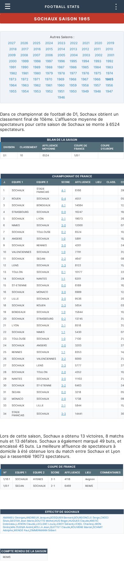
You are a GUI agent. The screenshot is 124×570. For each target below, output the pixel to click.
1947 (109, 91)
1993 (97, 61)
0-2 (63, 232)
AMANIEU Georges (14, 517)
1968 (72, 79)
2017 (25, 49)
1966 (96, 79)
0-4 (63, 198)
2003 (86, 55)
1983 (109, 67)
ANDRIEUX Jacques (38, 517)
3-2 (63, 358)
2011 (97, 49)
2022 (74, 43)
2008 (24, 55)
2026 (24, 43)
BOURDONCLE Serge (87, 517)
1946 (61, 97)
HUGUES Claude (79, 520)
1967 (84, 79)
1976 (85, 73)
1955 (13, 91)
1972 (24, 79)
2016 (37, 49)
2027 (12, 43)
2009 (12, 55)
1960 (61, 85)
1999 (25, 61)
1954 (25, 91)
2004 (74, 55)
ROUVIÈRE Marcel (81, 527)
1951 (61, 91)
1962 (37, 85)
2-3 (63, 265)
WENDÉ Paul (21, 530)
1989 (36, 67)
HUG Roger (61, 520)
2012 (85, 49)
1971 (36, 79)
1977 (73, 73)
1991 (12, 67)
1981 (25, 73)
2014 (61, 49)
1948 (97, 91)
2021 (86, 43)
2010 (109, 49)
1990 (24, 67)
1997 (49, 61)
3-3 (63, 413)
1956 (109, 85)
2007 (36, 55)
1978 (61, 73)
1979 (49, 73)
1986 (73, 67)
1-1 (63, 278)
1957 (97, 85)
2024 (49, 43)
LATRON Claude (25, 524)
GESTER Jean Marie (22, 520)
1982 (13, 73)
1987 (61, 67)
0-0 (63, 212)
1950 (73, 91)
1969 (60, 79)
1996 (61, 61)
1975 (97, 73)
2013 (73, 49)
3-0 (63, 225)
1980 (37, 73)
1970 (48, 79)
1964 (13, 85)
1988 (48, 67)
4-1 (63, 190)
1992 (109, 61)
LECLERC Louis (45, 524)
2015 (49, 49)
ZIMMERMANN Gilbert (43, 530)
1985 (85, 67)
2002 (98, 55)
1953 (37, 91)
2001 (110, 55)
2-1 (63, 218)
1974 (109, 73)
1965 (109, 79)
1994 (85, 61)
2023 (61, 43)
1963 (25, 85)
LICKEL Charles (83, 524)
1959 (73, 85)
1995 (73, 61)
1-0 (63, 238)
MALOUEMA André (21, 527)
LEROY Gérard (64, 524)
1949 (85, 91)
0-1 (63, 272)
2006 (49, 55)
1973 (12, 79)
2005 (61, 55)
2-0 (63, 345)
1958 (85, 85)
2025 (36, 43)
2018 (13, 49)
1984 (97, 67)
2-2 (63, 258)
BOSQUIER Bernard (61, 517)
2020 (98, 43)
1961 (48, 85)
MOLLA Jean (41, 527)
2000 (13, 61)
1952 (49, 91)
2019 (110, 43)
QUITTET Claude (60, 527)
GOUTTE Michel (44, 520)
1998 (37, 61)
